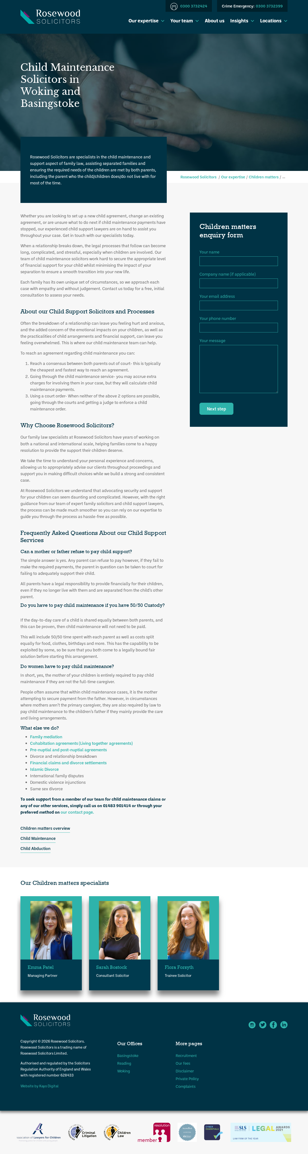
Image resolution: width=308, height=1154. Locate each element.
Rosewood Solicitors (198, 176)
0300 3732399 (252, 5)
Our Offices (129, 1043)
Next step (216, 409)
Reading (124, 1063)
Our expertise (143, 20)
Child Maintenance (38, 838)
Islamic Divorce (44, 769)
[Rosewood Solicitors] (50, 17)
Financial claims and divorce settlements (68, 762)
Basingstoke (127, 1055)
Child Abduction (35, 848)
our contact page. (78, 812)
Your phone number (217, 318)
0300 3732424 (193, 5)
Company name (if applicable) (227, 274)
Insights (239, 20)
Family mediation (46, 736)
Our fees (183, 1063)
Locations (271, 20)
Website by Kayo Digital (39, 1085)
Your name (209, 251)
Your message (212, 340)
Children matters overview (45, 828)
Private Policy (187, 1078)
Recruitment (186, 1055)
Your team (181, 20)
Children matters (264, 176)
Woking (123, 1070)
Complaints (186, 1086)
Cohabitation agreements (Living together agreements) (81, 743)
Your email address (217, 296)
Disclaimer (185, 1070)
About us (215, 20)
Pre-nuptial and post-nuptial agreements (68, 749)
